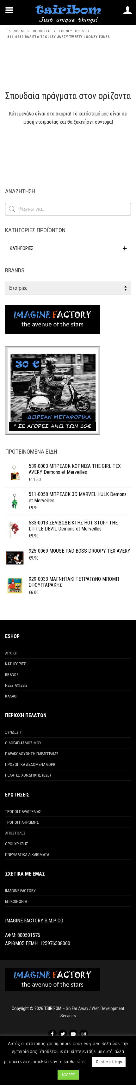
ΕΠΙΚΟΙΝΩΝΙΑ (16, 901)
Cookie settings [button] (109, 1061)
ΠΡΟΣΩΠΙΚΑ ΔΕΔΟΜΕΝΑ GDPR (30, 764)
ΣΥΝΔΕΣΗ (13, 732)
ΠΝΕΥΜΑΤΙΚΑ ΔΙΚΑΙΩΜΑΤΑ (27, 854)
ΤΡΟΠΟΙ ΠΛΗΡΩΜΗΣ (22, 822)
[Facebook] (52, 1034)
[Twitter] (63, 1034)
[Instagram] (83, 1034)
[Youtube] (73, 1034)
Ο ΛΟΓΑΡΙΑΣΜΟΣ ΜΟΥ (23, 743)
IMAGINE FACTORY (20, 890)
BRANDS (12, 674)
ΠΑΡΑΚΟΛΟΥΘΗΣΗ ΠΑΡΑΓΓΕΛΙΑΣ (32, 753)
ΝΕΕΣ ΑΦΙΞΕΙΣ (16, 685)
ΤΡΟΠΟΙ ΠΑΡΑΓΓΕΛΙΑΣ (23, 811)
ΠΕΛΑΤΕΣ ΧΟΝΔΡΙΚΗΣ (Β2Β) (28, 775)
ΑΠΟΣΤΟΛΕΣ (15, 833)
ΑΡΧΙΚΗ (11, 653)
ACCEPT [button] (68, 1074)
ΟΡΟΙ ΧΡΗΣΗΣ (16, 843)
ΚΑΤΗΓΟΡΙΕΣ (15, 663)
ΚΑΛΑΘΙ (11, 696)
